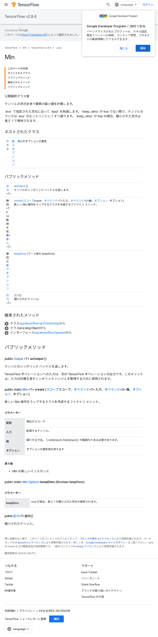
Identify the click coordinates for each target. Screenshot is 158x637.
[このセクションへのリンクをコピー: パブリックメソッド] (43, 177)
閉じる (124, 48)
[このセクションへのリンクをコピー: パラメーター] (25, 412)
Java (58, 47)
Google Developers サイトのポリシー (107, 542)
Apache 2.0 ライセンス (30, 542)
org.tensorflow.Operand (50, 332)
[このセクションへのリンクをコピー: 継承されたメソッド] (43, 315)
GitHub (9, 578)
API (24, 47)
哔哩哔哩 (10, 590)
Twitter (9, 584)
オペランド (51, 200)
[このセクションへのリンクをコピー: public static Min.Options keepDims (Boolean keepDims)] (89, 482)
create (18, 200)
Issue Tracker (89, 572)
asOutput (19, 186)
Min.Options (31, 482)
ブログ (9, 572)
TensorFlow (11, 47)
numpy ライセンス (86, 546)
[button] (35, 323)
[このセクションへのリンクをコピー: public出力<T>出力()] (38, 516)
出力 (16, 295)
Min (20, 141)
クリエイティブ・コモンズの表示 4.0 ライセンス (87, 538)
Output (18, 359)
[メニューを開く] (6, 4)
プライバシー (27, 610)
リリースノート (90, 578)
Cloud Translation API (34, 34)
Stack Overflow (90, 584)
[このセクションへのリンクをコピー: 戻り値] (16, 463)
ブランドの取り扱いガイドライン (101, 590)
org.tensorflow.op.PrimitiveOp (39, 323)
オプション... (101, 200)
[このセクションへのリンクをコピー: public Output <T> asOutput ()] (51, 359)
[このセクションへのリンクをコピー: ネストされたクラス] (43, 132)
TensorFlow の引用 (92, 596)
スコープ (29, 200)
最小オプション (13, 153)
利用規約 (10, 610)
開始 (143, 48)
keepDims (20, 253)
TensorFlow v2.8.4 (20, 16)
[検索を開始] (108, 4)
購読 (56, 619)
